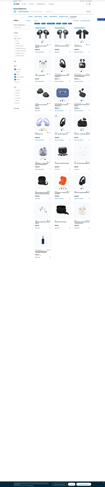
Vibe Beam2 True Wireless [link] (60, 221)
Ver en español (89, 0)
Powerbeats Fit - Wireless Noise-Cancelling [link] (62, 193)
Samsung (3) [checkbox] (18, 69)
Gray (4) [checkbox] (17, 95)
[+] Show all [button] (16, 82)
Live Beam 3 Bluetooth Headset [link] (62, 163)
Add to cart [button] (57, 52)
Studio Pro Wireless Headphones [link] (81, 192)
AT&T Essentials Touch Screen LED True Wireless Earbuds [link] (82, 76)
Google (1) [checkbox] (18, 79)
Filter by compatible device (19, 24)
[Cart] (86, 4)
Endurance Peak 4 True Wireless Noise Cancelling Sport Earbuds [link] (42, 193)
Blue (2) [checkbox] (17, 93)
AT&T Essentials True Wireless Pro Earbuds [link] (81, 105)
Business (20, 0)
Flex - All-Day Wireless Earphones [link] (81, 163)
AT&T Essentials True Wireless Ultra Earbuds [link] (61, 105)
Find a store (82, 0)
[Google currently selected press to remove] (60, 23)
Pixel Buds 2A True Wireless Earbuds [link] (41, 105)
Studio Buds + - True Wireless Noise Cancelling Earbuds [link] (41, 164)
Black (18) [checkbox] (18, 90)
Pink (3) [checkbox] (17, 100)
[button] (77, 20)
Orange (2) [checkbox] (18, 98)
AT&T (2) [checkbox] (18, 74)
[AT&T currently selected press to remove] (44, 23)
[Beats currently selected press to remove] (66, 23)
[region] (43, 40)
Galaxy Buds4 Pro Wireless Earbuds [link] (41, 46)
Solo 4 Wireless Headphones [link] (61, 134)
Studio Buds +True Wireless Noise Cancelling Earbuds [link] (81, 222)
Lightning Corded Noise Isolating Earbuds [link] (42, 222)
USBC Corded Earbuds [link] (40, 75)
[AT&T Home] (16, 4)
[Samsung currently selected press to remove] (39, 23)
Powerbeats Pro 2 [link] (39, 134)
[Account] (90, 4)
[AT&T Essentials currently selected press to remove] (54, 23)
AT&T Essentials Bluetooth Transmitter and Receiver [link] (41, 252)
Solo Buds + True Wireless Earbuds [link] (82, 134)
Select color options (39, 52)
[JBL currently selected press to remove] (71, 23)
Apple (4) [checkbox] (18, 71)
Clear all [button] (28, 20)
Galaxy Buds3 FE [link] (78, 46)
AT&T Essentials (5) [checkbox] (20, 77)
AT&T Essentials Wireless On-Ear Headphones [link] (62, 76)
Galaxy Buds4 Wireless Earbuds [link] (62, 46)
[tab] (30, 16)
